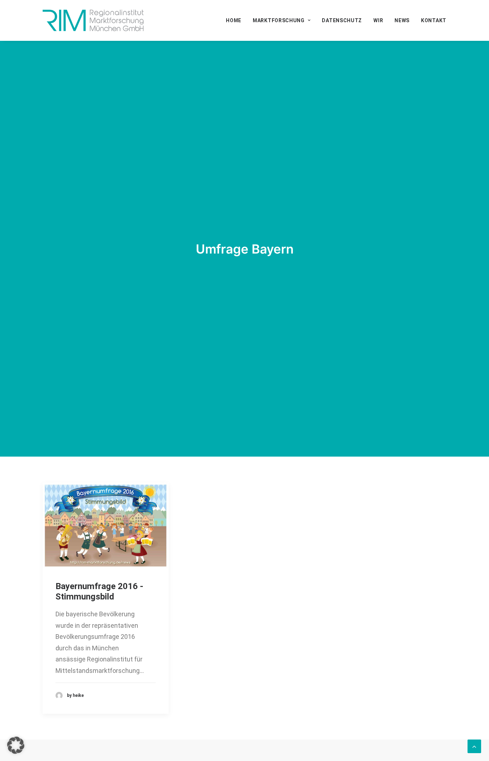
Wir (378, 20)
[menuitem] (236, 20)
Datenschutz (342, 20)
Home (233, 20)
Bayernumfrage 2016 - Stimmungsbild (99, 591)
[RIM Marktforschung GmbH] (93, 20)
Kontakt (433, 20)
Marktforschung (279, 20)
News (402, 20)
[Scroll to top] (474, 746)
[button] (106, 525)
